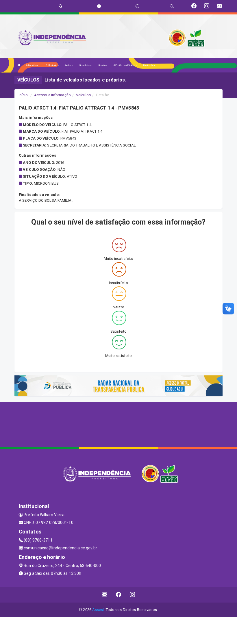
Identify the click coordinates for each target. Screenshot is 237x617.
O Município (52, 65)
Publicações (149, 65)
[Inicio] (18, 65)
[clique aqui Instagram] (132, 595)
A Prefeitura (32, 65)
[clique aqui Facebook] (119, 595)
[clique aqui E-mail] (105, 595)
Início (23, 95)
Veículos (83, 95)
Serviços (102, 65)
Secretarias (85, 65)
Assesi (98, 609)
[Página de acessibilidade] (137, 6)
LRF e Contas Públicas (124, 65)
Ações (68, 65)
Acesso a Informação (52, 95)
